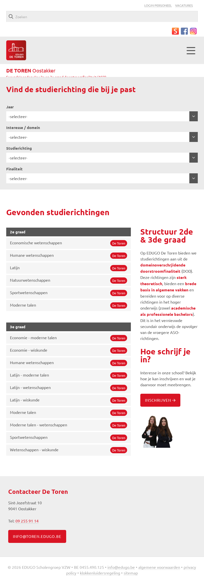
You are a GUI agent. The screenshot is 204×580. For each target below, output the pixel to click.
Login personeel (158, 5)
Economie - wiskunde (67, 350)
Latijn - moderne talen (67, 375)
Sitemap (131, 572)
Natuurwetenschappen (67, 280)
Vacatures (184, 5)
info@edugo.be (121, 567)
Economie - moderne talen (67, 337)
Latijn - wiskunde (67, 399)
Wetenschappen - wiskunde (67, 449)
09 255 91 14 (27, 520)
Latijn (67, 267)
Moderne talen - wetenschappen (67, 424)
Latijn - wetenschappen (67, 387)
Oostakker (30, 70)
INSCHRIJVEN (158, 400)
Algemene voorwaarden (159, 567)
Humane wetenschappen (67, 255)
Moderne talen (67, 305)
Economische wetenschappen (67, 242)
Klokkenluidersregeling (100, 572)
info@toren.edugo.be (37, 536)
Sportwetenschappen (67, 292)
